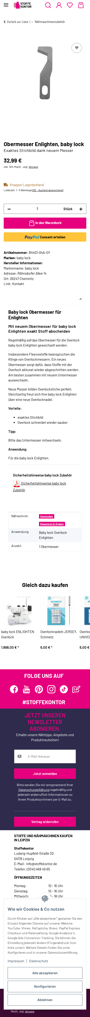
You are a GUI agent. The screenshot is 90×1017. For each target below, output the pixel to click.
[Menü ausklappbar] (6, 3)
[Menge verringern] (9, 209)
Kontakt (18, 284)
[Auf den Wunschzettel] (77, 48)
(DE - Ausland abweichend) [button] (47, 190)
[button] (48, 5)
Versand (33, 166)
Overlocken (46, 516)
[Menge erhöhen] (81, 209)
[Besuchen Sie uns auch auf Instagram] (51, 689)
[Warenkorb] (80, 5)
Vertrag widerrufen (45, 822)
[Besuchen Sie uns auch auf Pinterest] (39, 689)
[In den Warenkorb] (7, 36)
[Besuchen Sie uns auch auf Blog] (76, 689)
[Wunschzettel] (69, 5)
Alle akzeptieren (45, 973)
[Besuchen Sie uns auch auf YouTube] (26, 689)
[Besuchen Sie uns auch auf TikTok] (64, 689)
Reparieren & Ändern (52, 523)
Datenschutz (38, 961)
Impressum (16, 961)
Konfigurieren (45, 986)
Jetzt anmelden (45, 773)
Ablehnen (45, 1000)
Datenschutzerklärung (33, 790)
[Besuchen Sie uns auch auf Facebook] (14, 689)
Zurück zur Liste (17, 22)
